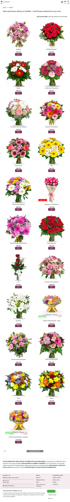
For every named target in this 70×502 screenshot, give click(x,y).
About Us (38, 477)
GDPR (37, 482)
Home (4, 7)
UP (5, 451)
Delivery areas (56, 480)
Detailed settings (52, 494)
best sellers (44, 16)
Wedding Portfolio (40, 480)
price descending (62, 16)
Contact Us (55, 484)
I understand (51, 491)
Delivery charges (57, 477)
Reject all (50, 498)
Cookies (54, 482)
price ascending (53, 16)
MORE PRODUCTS (35, 451)
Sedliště (11, 7)
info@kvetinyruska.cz (9, 485)
